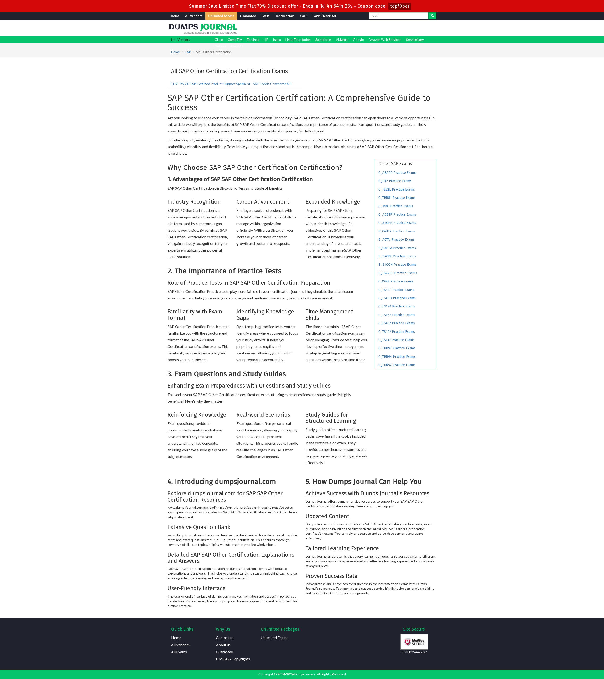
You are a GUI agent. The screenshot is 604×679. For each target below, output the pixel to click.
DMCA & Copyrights (233, 659)
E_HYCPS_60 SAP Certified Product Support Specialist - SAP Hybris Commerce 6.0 (230, 84)
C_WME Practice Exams (395, 281)
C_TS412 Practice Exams (396, 340)
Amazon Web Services (385, 40)
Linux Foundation (298, 40)
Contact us (224, 637)
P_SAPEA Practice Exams (397, 248)
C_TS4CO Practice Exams (397, 298)
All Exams (179, 651)
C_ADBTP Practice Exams (397, 215)
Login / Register (324, 16)
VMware (342, 40)
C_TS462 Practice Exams (396, 315)
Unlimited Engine (274, 637)
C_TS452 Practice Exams (396, 323)
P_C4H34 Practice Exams (396, 231)
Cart (303, 16)
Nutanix (220, 46)
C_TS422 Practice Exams (396, 332)
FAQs (265, 16)
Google (358, 40)
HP (266, 40)
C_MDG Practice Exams (395, 206)
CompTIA (235, 40)
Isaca (277, 40)
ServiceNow (415, 40)
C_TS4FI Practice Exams (396, 290)
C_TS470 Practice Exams (396, 306)
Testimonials (284, 16)
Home (175, 16)
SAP (188, 52)
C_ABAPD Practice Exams (397, 173)
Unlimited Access (221, 16)
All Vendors (193, 16)
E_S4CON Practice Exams (397, 265)
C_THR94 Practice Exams (397, 357)
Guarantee (248, 16)
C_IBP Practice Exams (395, 181)
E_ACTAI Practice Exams (396, 240)
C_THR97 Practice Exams (396, 348)
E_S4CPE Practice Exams (397, 256)
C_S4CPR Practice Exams (397, 223)
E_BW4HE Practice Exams (397, 273)
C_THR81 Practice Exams (396, 198)
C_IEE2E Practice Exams (396, 190)
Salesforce (323, 40)
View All (237, 46)
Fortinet (253, 40)
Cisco (219, 40)
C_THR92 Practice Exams (396, 365)
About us (223, 644)
